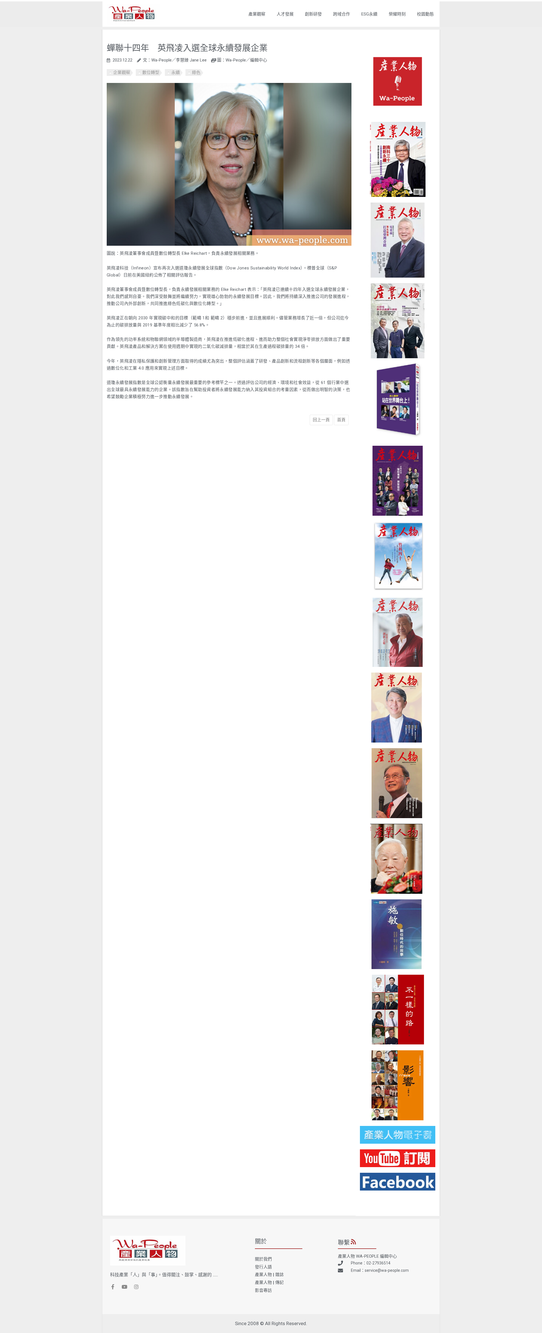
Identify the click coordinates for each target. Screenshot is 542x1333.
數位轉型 (150, 72)
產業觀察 (256, 14)
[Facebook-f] (112, 1286)
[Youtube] (124, 1286)
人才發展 (285, 14)
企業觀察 (121, 72)
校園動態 (425, 14)
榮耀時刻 (397, 14)
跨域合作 (341, 14)
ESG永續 (369, 14)
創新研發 (313, 14)
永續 (175, 72)
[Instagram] (136, 1286)
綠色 (196, 72)
